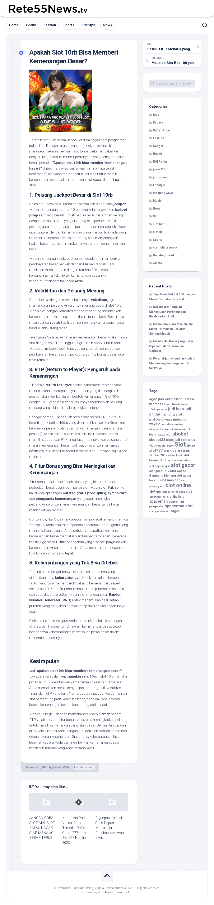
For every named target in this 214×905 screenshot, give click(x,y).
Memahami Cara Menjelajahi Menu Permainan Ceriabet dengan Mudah (171, 328)
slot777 (156, 450)
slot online (178, 485)
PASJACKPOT (164, 434)
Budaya (158, 122)
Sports (69, 25)
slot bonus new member (175, 460)
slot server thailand (174, 491)
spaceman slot (179, 506)
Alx (130, 892)
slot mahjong (170, 480)
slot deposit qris (159, 466)
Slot (156, 216)
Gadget (158, 146)
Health (31, 25)
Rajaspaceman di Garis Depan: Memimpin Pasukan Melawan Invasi (109, 828)
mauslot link (170, 429)
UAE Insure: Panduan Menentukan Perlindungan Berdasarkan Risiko (167, 311)
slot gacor (183, 465)
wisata (157, 263)
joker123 (159, 169)
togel (175, 511)
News (107, 25)
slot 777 (169, 450)
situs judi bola (176, 440)
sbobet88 (157, 440)
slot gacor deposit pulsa (105, 179)
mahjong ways (163, 193)
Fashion (50, 25)
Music (157, 200)
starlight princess (165, 247)
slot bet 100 (161, 224)
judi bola (176, 409)
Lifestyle (89, 25)
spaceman (158, 501)
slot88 (157, 231)
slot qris (155, 491)
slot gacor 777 (159, 471)
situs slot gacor (164, 445)
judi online (160, 177)
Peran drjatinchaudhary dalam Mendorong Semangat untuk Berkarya (172, 363)
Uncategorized (83, 767)
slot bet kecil (174, 455)
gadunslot (162, 409)
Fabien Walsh (62, 767)
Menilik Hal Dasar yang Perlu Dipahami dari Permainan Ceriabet (171, 346)
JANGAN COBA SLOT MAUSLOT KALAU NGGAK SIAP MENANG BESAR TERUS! (42, 828)
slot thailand (175, 496)
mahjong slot (171, 414)
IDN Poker (160, 161)
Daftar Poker (162, 130)
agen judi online (162, 399)
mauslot (165, 424)
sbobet (180, 434)
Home (13, 25)
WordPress (105, 892)
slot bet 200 (157, 455)
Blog (156, 114)
